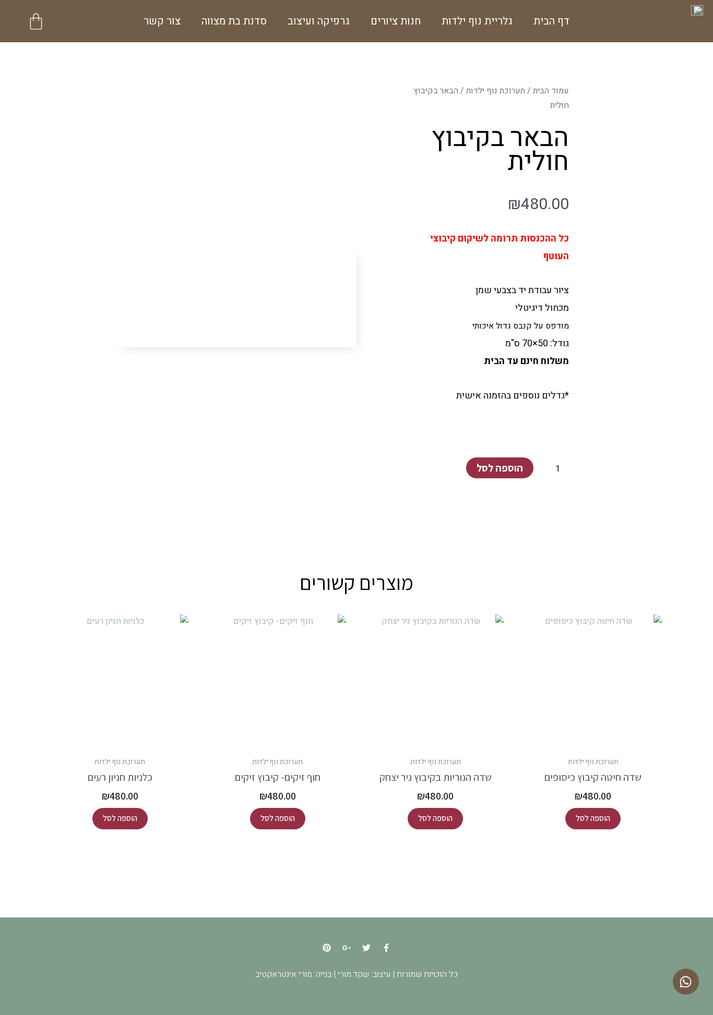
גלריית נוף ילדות (477, 21)
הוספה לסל (500, 468)
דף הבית (551, 21)
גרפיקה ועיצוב (319, 21)
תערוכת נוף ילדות (495, 90)
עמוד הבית (551, 90)
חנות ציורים (396, 21)
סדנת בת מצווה (234, 21)
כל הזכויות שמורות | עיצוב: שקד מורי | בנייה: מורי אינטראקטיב (356, 974)
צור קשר (162, 21)
